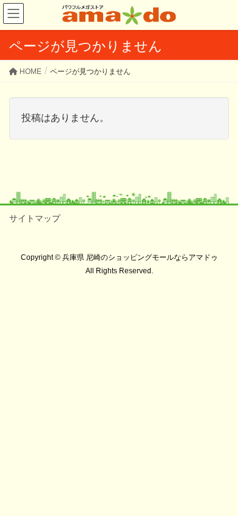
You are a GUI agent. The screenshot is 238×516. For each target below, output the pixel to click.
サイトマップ (34, 218)
